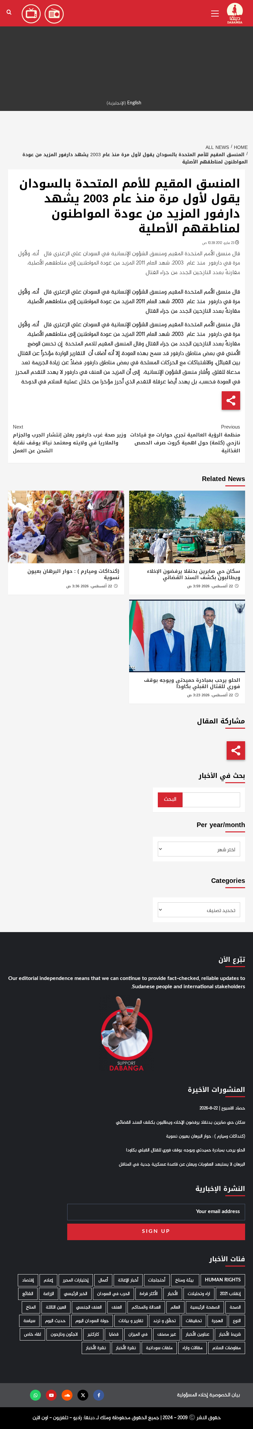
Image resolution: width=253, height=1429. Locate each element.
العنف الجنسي (89, 1307)
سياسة (29, 1321)
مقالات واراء (193, 1348)
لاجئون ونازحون (64, 1334)
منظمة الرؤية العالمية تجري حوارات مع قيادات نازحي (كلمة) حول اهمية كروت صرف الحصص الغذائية (185, 439)
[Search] (9, 12)
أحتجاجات (156, 1280)
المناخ (31, 1307)
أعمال (103, 1280)
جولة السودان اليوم (92, 1321)
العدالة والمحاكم (146, 1307)
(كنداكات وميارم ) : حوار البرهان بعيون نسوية (73, 574)
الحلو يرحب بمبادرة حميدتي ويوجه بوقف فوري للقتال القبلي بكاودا (192, 683)
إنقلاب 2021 (230, 1294)
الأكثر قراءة (149, 1294)
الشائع (27, 1294)
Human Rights (223, 1280)
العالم (175, 1307)
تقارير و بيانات (131, 1321)
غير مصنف (166, 1334)
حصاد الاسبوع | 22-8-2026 (222, 1108)
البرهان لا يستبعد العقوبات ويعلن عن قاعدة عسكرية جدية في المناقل (182, 1164)
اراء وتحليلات (199, 1294)
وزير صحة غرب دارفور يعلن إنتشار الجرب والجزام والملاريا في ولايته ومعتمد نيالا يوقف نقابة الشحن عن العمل (69, 439)
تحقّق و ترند (164, 1321)
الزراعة (48, 1294)
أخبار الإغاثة (128, 1280)
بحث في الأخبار (222, 776)
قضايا (114, 1334)
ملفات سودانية (159, 1348)
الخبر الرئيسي (75, 1294)
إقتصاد (28, 1280)
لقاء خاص (32, 1334)
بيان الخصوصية (224, 1395)
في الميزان (138, 1334)
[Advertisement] (126, 46)
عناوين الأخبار (197, 1334)
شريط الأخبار (230, 1334)
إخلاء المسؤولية (192, 1395)
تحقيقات (194, 1321)
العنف (117, 1307)
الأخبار (173, 1294)
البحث (170, 799)
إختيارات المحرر (76, 1280)
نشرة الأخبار (126, 1348)
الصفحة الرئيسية (205, 1307)
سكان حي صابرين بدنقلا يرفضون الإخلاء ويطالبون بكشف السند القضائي (193, 574)
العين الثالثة (56, 1307)
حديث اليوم (55, 1321)
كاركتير (93, 1334)
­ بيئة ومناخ (185, 1280)
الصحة (235, 1307)
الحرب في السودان (113, 1294)
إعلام (48, 1280)
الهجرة (217, 1321)
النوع (237, 1321)
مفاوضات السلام (226, 1348)
